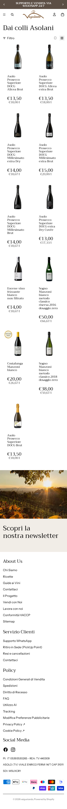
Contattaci (10, 589)
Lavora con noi (13, 609)
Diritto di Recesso (15, 692)
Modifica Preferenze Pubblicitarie (26, 718)
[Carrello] (62, 14)
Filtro (10, 38)
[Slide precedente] (4, 4)
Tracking (9, 711)
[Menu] (4, 14)
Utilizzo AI (10, 705)
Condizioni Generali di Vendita (24, 679)
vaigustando (27, 799)
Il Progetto (10, 596)
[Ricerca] (12, 14)
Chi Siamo (10, 570)
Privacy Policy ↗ (14, 724)
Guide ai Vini (11, 583)
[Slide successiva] (63, 4)
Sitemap (9, 621)
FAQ (6, 698)
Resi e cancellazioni (16, 653)
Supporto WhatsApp (17, 641)
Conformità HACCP (16, 615)
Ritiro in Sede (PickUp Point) (22, 647)
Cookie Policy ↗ (14, 730)
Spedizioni (10, 685)
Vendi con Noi (12, 602)
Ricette (8, 576)
